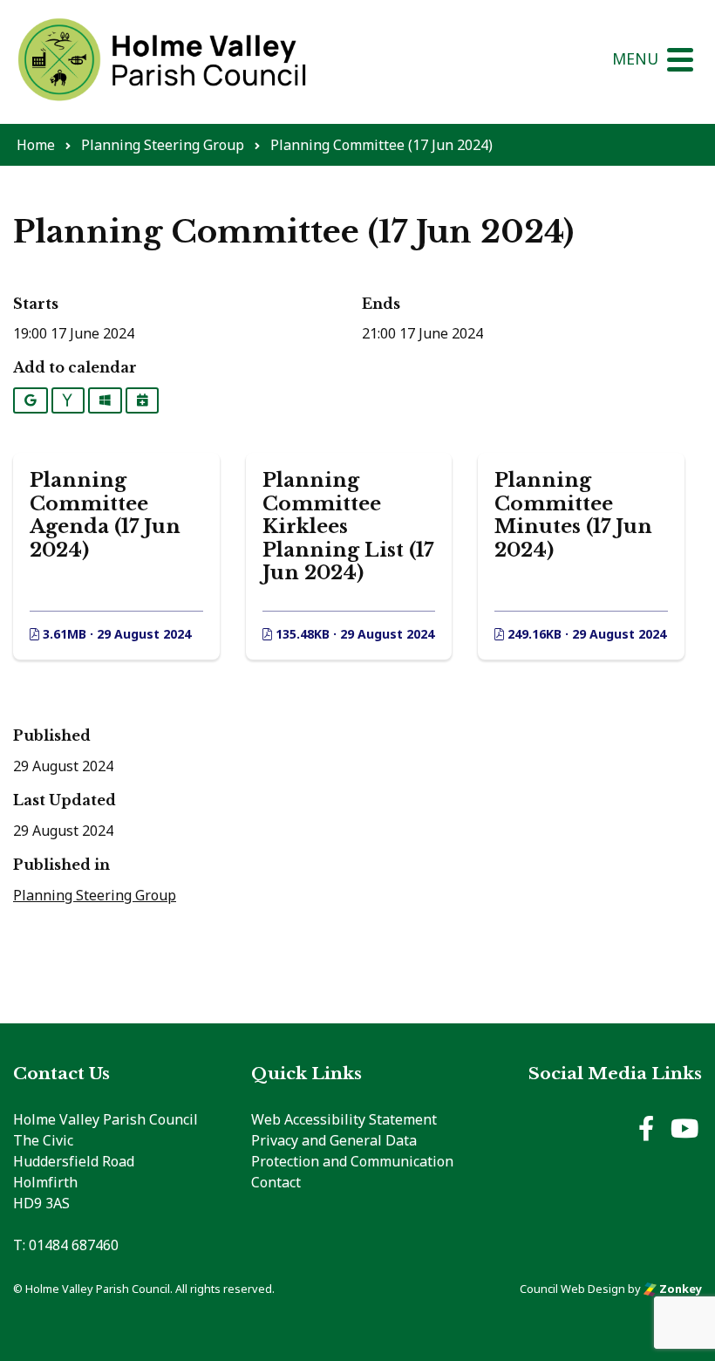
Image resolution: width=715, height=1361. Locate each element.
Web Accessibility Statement (344, 1119)
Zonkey (679, 1288)
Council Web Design (572, 1288)
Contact (276, 1182)
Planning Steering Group (94, 895)
